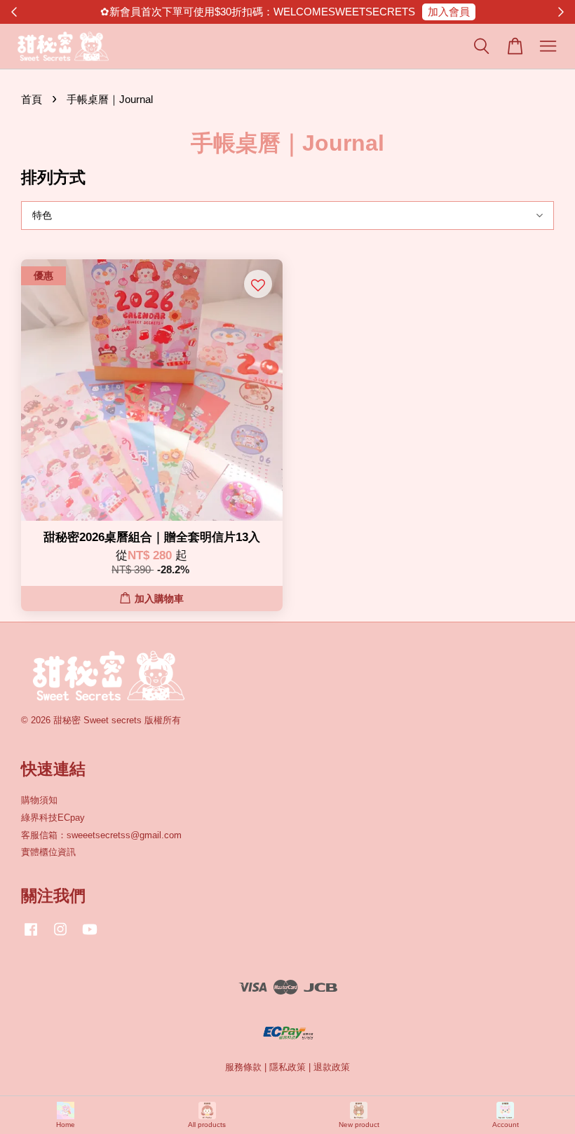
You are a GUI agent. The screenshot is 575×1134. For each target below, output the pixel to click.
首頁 (31, 99)
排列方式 (53, 177)
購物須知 (39, 800)
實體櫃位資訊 (48, 852)
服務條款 (243, 1067)
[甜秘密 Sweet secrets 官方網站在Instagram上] (60, 936)
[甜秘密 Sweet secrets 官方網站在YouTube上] (90, 936)
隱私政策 (287, 1067)
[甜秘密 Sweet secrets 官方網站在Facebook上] (31, 936)
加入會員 (449, 12)
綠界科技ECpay (53, 817)
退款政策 (331, 1067)
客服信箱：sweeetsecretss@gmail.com (101, 835)
